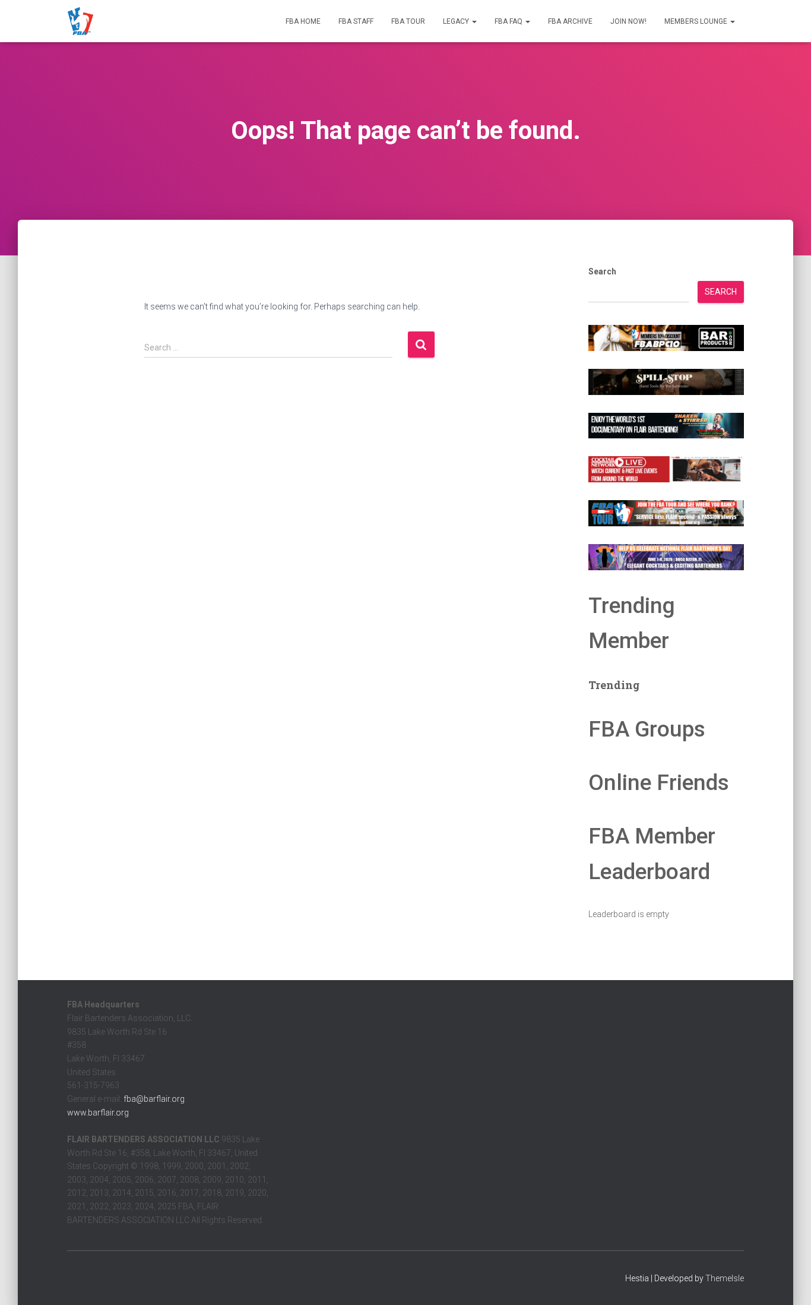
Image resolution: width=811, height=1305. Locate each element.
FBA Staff (355, 21)
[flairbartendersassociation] (80, 21)
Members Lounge (696, 21)
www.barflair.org (98, 1112)
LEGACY (457, 21)
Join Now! (628, 21)
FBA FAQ (509, 21)
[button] (474, 21)
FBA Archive (570, 21)
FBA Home (303, 21)
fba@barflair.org (154, 1099)
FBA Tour (408, 21)
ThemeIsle (724, 1278)
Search (602, 271)
